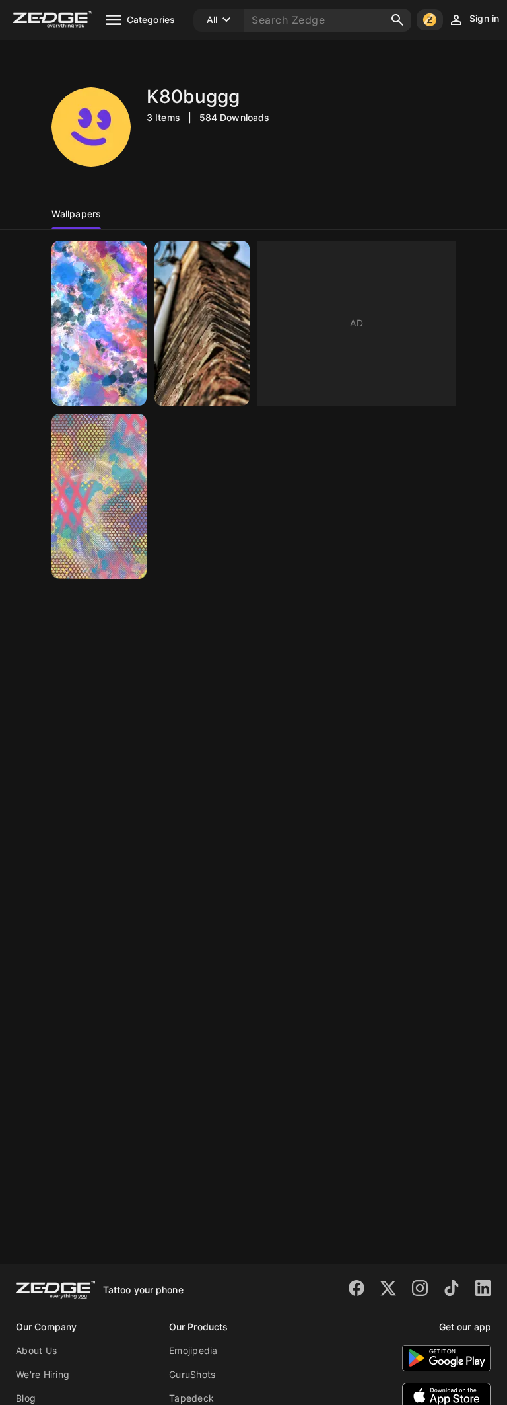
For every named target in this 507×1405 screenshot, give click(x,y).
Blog (26, 1398)
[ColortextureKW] (99, 496)
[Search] (397, 20)
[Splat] (99, 323)
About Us (36, 1350)
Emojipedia (193, 1350)
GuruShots (192, 1374)
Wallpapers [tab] (76, 213)
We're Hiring (42, 1374)
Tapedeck (191, 1398)
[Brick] (202, 323)
